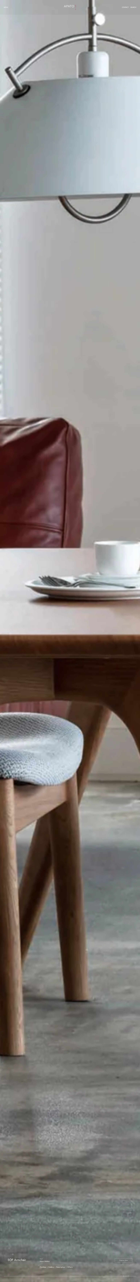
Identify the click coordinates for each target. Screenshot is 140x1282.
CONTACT (125, 7)
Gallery (51, 1267)
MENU (6, 7)
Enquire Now (123, 1260)
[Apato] (70, 7)
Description (60, 1267)
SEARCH (133, 7)
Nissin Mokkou (45, 1261)
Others (70, 1267)
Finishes (43, 1267)
